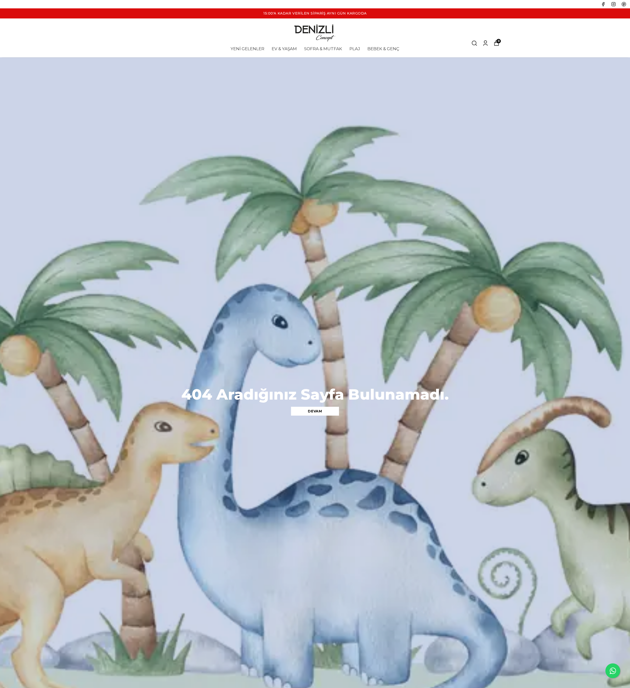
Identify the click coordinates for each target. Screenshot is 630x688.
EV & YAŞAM (284, 48)
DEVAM (315, 411)
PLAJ (354, 48)
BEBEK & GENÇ (383, 48)
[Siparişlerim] (485, 43)
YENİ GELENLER (247, 48)
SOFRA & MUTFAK (323, 48)
